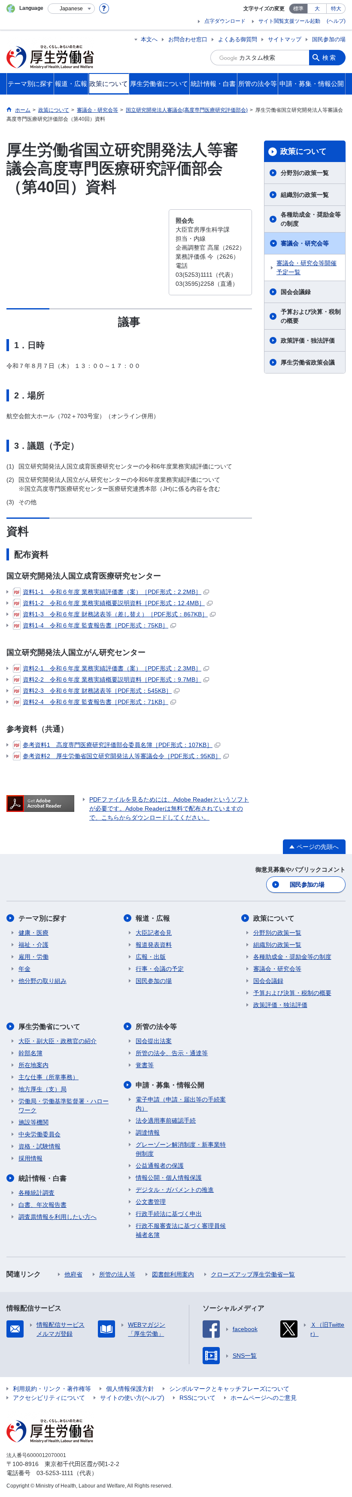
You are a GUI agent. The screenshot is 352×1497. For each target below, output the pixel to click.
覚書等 (145, 1065)
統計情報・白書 (42, 1178)
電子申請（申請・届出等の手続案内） (181, 1104)
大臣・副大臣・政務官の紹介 (57, 1041)
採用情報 (30, 1158)
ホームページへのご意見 (264, 1397)
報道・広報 (153, 918)
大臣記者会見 (154, 932)
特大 (336, 9)
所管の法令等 (156, 1026)
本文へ (149, 39)
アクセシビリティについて (49, 1397)
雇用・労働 (33, 956)
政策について (303, 151)
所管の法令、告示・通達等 (172, 1053)
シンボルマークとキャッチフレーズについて (229, 1388)
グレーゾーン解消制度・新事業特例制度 (181, 1149)
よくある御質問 (237, 39)
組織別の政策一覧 (305, 194)
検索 (329, 57)
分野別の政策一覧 (305, 172)
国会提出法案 (154, 1041)
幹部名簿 (30, 1053)
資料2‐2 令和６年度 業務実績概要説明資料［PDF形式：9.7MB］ (112, 679)
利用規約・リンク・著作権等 (52, 1388)
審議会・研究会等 (305, 243)
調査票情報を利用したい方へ (57, 1216)
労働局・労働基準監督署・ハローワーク (63, 1106)
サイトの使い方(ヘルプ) (132, 1397)
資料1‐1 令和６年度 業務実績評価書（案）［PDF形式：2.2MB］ (112, 591)
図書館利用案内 (173, 1274)
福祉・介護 (33, 944)
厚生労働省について (49, 1026)
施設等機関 (33, 1122)
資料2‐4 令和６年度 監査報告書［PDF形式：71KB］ (95, 701)
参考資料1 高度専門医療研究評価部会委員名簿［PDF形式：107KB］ (117, 744)
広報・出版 (151, 956)
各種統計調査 (36, 1192)
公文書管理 (151, 1201)
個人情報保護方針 (130, 1388)
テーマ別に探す (42, 918)
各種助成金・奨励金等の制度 (311, 219)
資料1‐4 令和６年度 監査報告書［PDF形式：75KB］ (95, 625)
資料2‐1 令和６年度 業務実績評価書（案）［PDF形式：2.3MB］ (112, 668)
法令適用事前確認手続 (166, 1120)
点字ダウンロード (225, 21)
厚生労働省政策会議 (308, 362)
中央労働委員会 (39, 1134)
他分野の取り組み (42, 980)
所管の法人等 (117, 1274)
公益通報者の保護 (160, 1165)
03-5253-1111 (54, 1472)
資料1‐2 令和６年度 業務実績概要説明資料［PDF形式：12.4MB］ (114, 603)
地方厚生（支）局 (42, 1089)
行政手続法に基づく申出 (169, 1213)
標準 (298, 9)
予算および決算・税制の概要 (311, 316)
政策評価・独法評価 (308, 340)
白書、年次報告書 (42, 1204)
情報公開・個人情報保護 (169, 1177)
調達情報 (148, 1132)
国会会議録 (296, 291)
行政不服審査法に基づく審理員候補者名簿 (181, 1230)
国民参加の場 (329, 39)
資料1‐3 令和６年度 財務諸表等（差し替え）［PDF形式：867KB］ (115, 614)
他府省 (73, 1274)
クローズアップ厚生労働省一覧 (253, 1274)
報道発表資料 (154, 944)
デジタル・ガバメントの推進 (175, 1189)
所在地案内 (33, 1065)
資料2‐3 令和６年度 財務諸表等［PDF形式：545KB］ (97, 690)
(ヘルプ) (336, 21)
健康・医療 (33, 932)
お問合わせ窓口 (187, 39)
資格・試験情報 (39, 1146)
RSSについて (197, 1397)
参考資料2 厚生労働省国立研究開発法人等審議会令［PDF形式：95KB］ (122, 756)
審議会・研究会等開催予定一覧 (306, 268)
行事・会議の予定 (160, 968)
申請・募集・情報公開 (170, 1085)
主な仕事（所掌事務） (48, 1077)
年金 (24, 968)
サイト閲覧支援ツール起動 (289, 21)
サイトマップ (284, 39)
